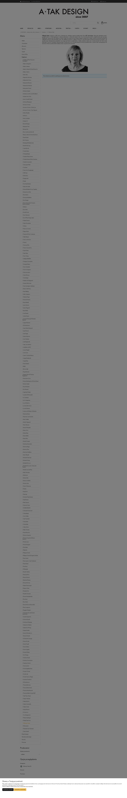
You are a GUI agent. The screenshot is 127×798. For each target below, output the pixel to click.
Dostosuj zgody (8, 789)
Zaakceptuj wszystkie (20, 789)
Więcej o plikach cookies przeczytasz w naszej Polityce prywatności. (17, 786)
